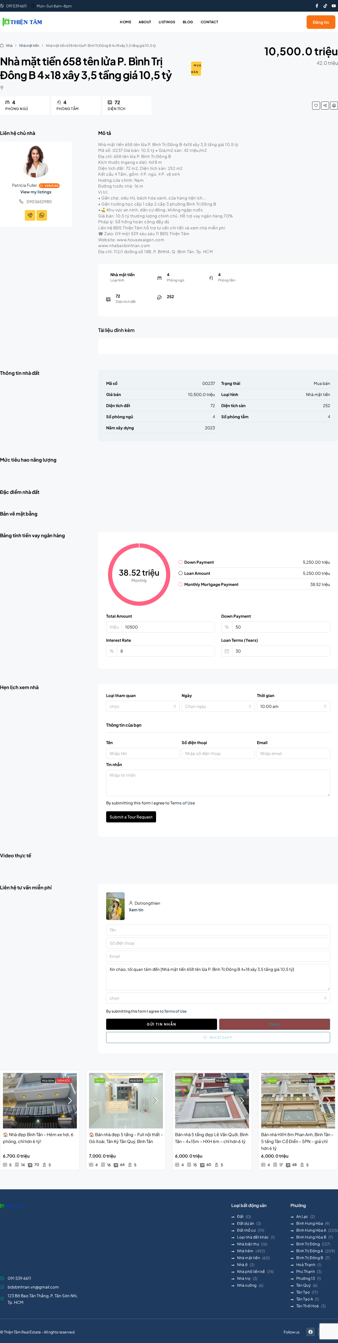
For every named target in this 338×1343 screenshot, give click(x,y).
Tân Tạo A (304, 1298)
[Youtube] (334, 6)
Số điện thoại (194, 742)
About (145, 22)
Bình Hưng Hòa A (311, 1230)
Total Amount (119, 615)
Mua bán (196, 69)
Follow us (291, 1332)
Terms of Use (182, 802)
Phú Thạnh (305, 1271)
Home (125, 22)
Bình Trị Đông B (309, 1257)
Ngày (187, 695)
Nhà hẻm (245, 1250)
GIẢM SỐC (64, 1080)
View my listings (35, 191)
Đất (240, 1216)
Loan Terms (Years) (239, 640)
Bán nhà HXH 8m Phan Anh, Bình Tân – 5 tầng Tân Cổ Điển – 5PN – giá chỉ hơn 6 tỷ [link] (297, 1141)
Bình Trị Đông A (309, 1250)
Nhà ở (242, 1264)
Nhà (9, 45)
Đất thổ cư (246, 1230)
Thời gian (265, 695)
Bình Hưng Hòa (309, 1223)
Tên (109, 742)
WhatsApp (221, 1037)
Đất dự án (245, 1223)
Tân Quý (303, 1285)
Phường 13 (305, 1278)
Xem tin (136, 909)
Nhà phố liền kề (251, 1271)
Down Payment (236, 615)
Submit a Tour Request (131, 816)
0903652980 (39, 201)
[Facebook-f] (317, 6)
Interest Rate (118, 640)
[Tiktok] (325, 6)
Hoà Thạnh (306, 1264)
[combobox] (142, 706)
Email (262, 742)
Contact (209, 22)
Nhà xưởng (247, 1285)
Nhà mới (151, 1080)
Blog (188, 22)
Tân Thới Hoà (307, 1305)
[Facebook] (310, 1332)
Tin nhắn (114, 764)
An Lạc (302, 1216)
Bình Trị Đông (308, 1243)
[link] (40, 1100)
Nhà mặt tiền (29, 45)
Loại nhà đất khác (253, 1237)
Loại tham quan (121, 695)
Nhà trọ (244, 1278)
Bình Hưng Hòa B (311, 1237)
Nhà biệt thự (248, 1243)
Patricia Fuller (24, 185)
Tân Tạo (303, 1292)
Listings (167, 22)
